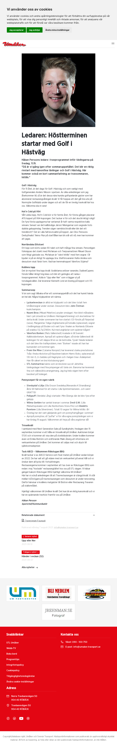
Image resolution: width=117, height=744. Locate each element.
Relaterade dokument (33, 515)
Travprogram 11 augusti (35, 521)
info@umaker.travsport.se (66, 528)
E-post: (82, 647)
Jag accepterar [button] (16, 30)
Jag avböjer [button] (34, 30)
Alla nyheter (28, 567)
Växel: (76, 642)
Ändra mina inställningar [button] (57, 30)
